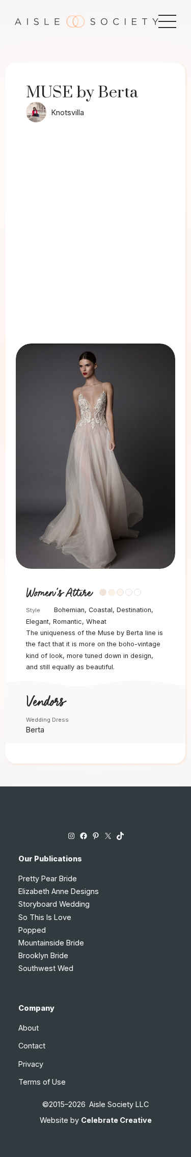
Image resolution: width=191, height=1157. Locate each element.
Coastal (101, 610)
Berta (35, 729)
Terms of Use (42, 1081)
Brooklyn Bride (43, 955)
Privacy (30, 1064)
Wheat (96, 621)
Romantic (67, 621)
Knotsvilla (67, 112)
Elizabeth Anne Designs (58, 891)
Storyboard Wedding (54, 904)
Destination (134, 610)
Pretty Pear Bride (47, 878)
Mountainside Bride (51, 942)
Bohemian (69, 610)
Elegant (37, 621)
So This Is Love (44, 917)
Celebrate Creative (116, 1120)
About (28, 1027)
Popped (32, 930)
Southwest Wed (45, 968)
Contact (31, 1045)
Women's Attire (59, 593)
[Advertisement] (95, 242)
